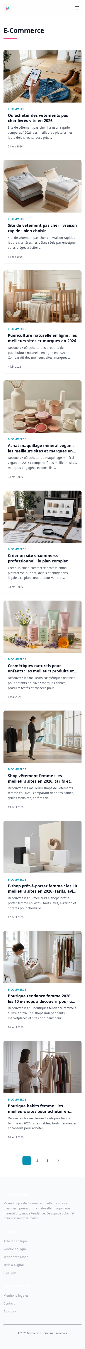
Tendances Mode (15, 1257)
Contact (9, 1303)
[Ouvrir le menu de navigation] (77, 8)
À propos (10, 1273)
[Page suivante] (58, 1160)
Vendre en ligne (15, 1249)
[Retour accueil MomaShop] (7, 8)
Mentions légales (16, 1295)
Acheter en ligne (15, 1241)
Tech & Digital (13, 1265)
